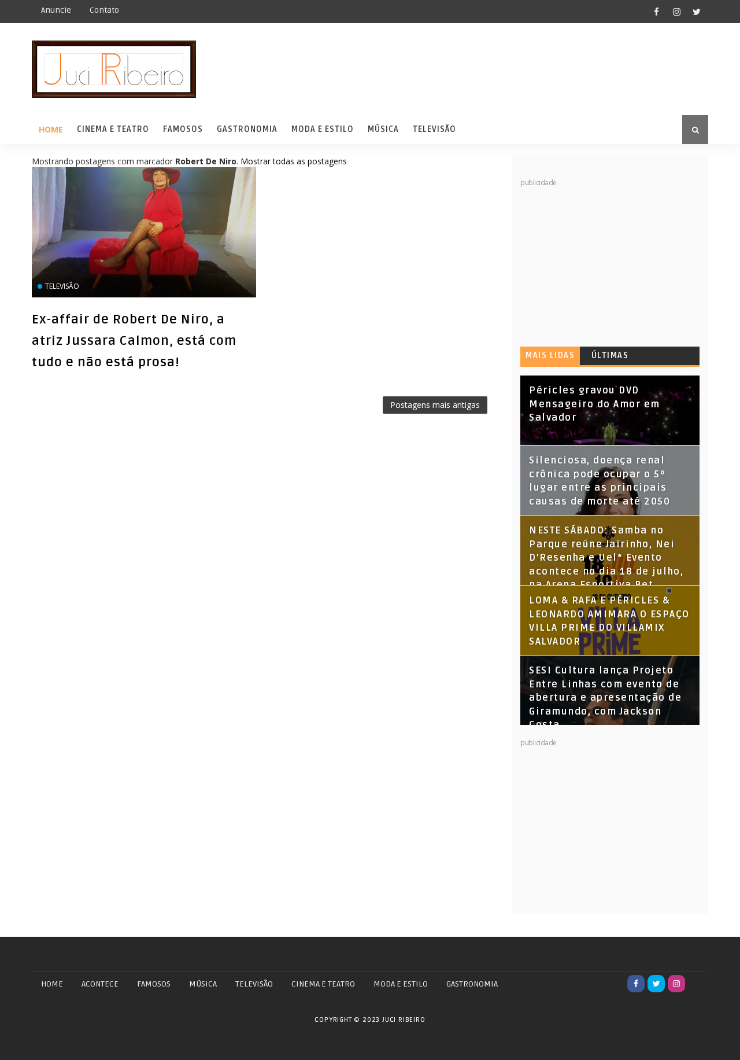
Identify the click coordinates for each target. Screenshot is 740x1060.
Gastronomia (247, 129)
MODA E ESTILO (400, 984)
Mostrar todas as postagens (293, 161)
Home (51, 129)
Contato (104, 10)
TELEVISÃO (254, 984)
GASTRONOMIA (472, 984)
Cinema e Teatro (113, 129)
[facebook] (656, 11)
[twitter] (696, 11)
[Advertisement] (607, 260)
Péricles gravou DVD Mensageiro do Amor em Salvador (594, 404)
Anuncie (56, 10)
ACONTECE (100, 984)
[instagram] (676, 11)
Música (383, 129)
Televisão (434, 129)
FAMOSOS (154, 984)
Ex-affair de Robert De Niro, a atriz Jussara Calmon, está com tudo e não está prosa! (134, 341)
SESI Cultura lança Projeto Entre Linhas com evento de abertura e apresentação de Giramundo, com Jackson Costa (605, 698)
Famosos (183, 129)
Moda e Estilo (322, 129)
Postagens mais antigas (435, 404)
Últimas (610, 355)
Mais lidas (550, 355)
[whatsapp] (696, 983)
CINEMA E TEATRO (323, 984)
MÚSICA (203, 984)
